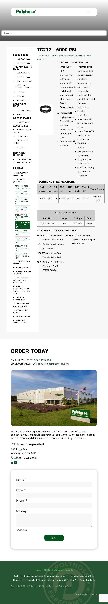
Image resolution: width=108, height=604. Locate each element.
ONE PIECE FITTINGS (24, 160)
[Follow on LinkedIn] (15, 462)
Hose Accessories (56, 580)
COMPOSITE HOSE (23, 110)
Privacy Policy (66, 586)
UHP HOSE (20, 96)
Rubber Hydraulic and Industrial (29, 576)
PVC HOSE (20, 101)
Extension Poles (23, 267)
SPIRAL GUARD (22, 136)
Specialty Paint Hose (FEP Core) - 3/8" (22, 209)
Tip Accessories (23, 316)
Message (22, 511)
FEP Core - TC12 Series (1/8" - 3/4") (22, 187)
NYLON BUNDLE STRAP (21, 141)
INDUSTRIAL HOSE (23, 63)
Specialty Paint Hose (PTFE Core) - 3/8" (22, 240)
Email (21, 490)
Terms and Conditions (86, 594)
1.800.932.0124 (42, 360)
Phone (21, 500)
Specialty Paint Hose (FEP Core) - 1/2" (22, 217)
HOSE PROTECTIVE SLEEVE (22, 131)
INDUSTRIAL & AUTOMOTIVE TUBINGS (22, 86)
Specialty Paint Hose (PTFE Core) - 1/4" (22, 232)
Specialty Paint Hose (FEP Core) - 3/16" (22, 194)
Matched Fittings (36, 580)
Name (21, 480)
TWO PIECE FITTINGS (24, 163)
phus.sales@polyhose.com (54, 363)
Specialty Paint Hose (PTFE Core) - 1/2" (22, 248)
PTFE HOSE (21, 92)
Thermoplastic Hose (55, 576)
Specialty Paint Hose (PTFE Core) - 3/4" (22, 256)
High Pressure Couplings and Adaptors (21, 280)
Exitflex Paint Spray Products (81, 580)
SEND (54, 538)
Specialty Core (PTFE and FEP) (61, 55)
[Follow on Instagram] (12, 462)
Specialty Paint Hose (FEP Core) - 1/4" (22, 201)
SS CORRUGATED (23, 122)
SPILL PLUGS (21, 147)
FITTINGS (20, 114)
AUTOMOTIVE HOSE (24, 81)
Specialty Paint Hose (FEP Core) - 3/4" (22, 225)
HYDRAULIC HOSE (23, 59)
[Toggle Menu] (89, 12)
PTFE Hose (72, 576)
